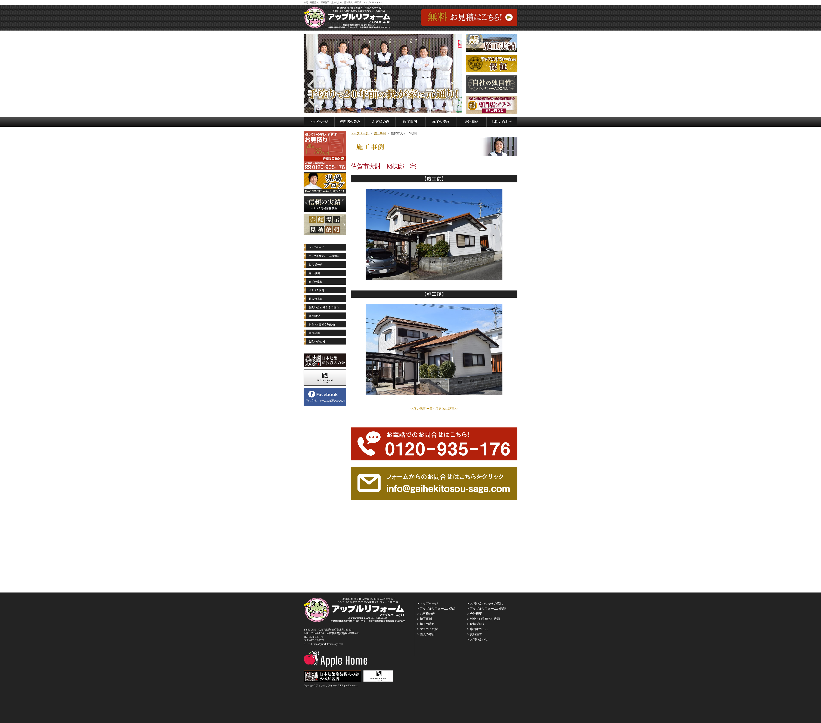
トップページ (360, 133)
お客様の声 (427, 613)
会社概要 (476, 613)
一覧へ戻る (434, 408)
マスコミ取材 (429, 629)
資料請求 (476, 634)
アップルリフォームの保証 (488, 608)
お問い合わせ (479, 639)
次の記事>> (450, 408)
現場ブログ (477, 624)
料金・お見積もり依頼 (485, 618)
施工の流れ (427, 624)
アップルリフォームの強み (438, 608)
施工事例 (380, 133)
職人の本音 (427, 634)
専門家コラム (479, 629)
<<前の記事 (418, 408)
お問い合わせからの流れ (486, 603)
